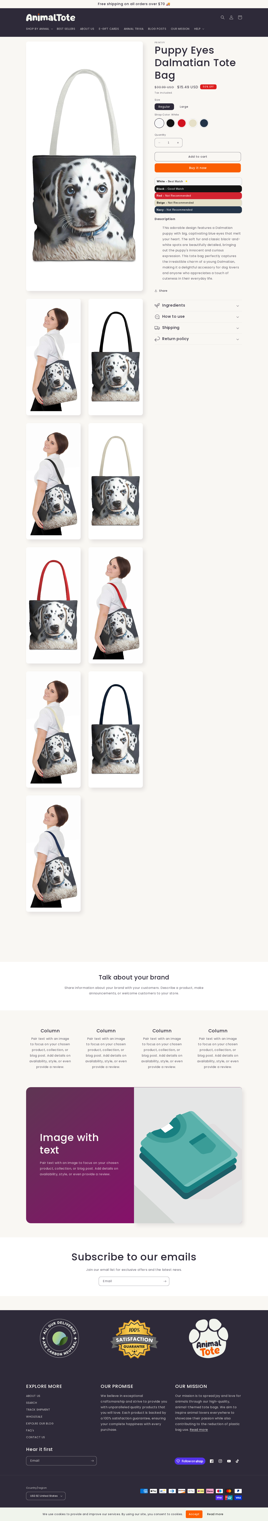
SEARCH (31, 1403)
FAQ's (30, 1430)
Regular (164, 107)
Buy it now (198, 168)
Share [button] (163, 291)
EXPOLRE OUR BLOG (40, 1423)
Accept (194, 1514)
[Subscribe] (164, 1281)
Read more (199, 1429)
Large (184, 107)
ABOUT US (33, 1396)
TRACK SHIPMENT (38, 1410)
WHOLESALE (34, 1417)
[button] (39, 29)
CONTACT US (35, 1437)
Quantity (160, 135)
